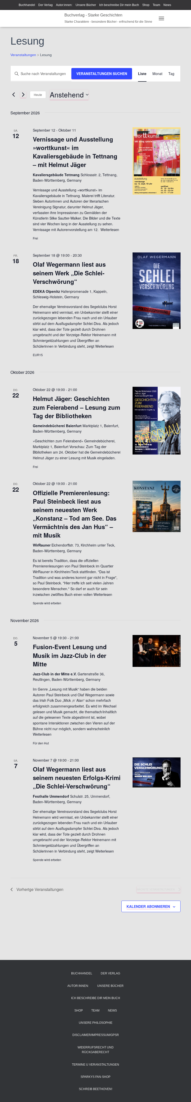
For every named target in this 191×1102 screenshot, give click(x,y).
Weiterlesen (109, 229)
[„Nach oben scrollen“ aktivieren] (181, 1092)
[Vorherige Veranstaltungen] (13, 95)
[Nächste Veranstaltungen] (23, 95)
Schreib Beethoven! (95, 1089)
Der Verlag (45, 5)
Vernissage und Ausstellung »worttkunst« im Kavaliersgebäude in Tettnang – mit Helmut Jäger (75, 152)
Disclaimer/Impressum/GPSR (95, 1035)
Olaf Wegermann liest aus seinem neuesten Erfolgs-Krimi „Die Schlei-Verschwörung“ (77, 777)
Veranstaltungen (23, 55)
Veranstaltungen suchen (101, 73)
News (167, 5)
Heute (38, 94)
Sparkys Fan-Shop (95, 1077)
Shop (145, 5)
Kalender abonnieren (148, 906)
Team (156, 5)
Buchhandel (27, 5)
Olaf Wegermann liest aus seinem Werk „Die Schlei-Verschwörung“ (69, 272)
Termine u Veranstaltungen (95, 1064)
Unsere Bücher (86, 5)
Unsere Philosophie (95, 1022)
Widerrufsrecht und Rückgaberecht (96, 1050)
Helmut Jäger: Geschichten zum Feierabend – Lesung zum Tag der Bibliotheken (76, 407)
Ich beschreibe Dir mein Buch (119, 5)
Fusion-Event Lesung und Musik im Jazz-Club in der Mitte (70, 655)
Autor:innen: (64, 5)
